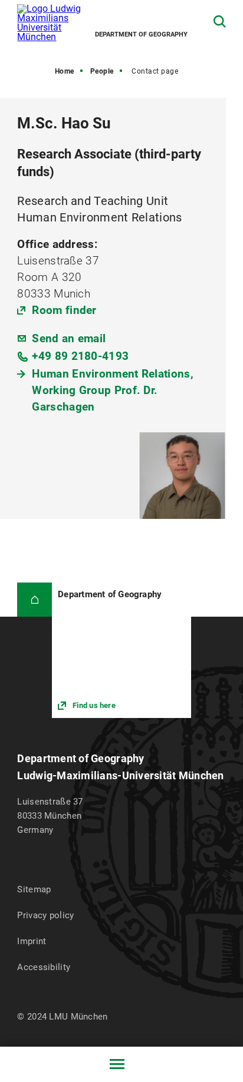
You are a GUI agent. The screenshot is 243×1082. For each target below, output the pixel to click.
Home (64, 71)
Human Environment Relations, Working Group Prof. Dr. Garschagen (112, 390)
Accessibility (43, 967)
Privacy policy (45, 915)
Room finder (64, 310)
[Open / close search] (220, 21)
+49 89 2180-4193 (80, 356)
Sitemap (34, 889)
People (102, 71)
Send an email (69, 338)
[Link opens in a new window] (121, 651)
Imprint (31, 941)
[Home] (34, 600)
